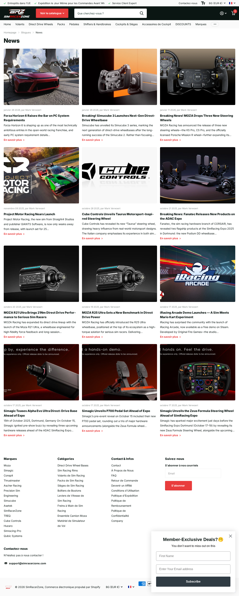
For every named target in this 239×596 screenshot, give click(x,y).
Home (7, 24)
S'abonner (178, 485)
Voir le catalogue (51, 13)
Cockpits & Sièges (126, 24)
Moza (7, 465)
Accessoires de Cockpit (156, 24)
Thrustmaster (12, 480)
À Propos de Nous (122, 470)
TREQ (7, 515)
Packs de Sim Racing (70, 480)
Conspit (8, 475)
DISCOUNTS (183, 24)
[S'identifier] (223, 13)
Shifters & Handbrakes (97, 24)
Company (117, 520)
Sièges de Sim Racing (71, 485)
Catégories (66, 459)
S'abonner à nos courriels (181, 465)
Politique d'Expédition (124, 495)
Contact (116, 465)
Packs (61, 24)
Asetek (8, 505)
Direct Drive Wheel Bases (73, 465)
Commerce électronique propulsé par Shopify (72, 587)
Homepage (10, 32)
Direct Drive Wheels (41, 24)
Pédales (74, 24)
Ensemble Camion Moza (72, 515)
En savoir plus (13, 139)
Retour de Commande (124, 480)
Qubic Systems (13, 535)
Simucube (10, 500)
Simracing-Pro (12, 530)
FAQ (114, 475)
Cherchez (141, 13)
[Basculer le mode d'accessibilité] (203, 3)
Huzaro (8, 525)
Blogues (26, 32)
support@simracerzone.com (27, 563)
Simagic (8, 470)
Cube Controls (12, 520)
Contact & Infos (122, 459)
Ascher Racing (12, 485)
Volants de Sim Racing (71, 475)
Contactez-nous (188, 3)
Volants (19, 24)
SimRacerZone (12, 510)
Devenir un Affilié (121, 485)
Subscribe (193, 581)
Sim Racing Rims (68, 470)
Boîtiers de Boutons (69, 490)
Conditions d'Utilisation (125, 490)
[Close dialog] (230, 536)
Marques (200, 24)
